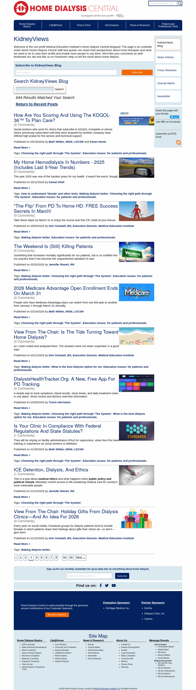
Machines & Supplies (31, 656)
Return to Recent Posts (37, 104)
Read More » (22, 147)
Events (91, 644)
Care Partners (61, 644)
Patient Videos (61, 659)
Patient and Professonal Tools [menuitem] (168, 25)
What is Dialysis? (29, 650)
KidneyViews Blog (95, 650)
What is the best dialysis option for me (76, 366)
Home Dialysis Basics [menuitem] (27, 25)
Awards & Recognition (130, 647)
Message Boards (159, 640)
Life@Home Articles (63, 653)
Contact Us (125, 644)
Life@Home (57, 640)
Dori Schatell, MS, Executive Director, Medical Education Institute (91, 225)
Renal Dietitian (164, 655)
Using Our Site (127, 659)
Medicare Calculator (30, 659)
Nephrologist (163, 650)
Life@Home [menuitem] (55, 25)
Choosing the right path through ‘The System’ (51, 153)
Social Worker (164, 658)
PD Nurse (162, 652)
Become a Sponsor (57, 614)
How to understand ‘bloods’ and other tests (49, 193)
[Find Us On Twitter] (107, 585)
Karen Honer (98, 141)
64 (64, 557)
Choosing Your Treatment (65, 647)
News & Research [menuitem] (140, 25)
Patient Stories (61, 656)
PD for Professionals (166, 676)
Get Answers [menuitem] (112, 25)
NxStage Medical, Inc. (118, 608)
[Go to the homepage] (66, 8)
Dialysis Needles (62, 650)
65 (71, 557)
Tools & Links (27, 664)
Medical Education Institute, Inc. (107, 689)
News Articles (165, 57)
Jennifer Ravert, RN (61, 264)
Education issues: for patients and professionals (114, 153)
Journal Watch (166, 83)
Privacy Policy (127, 664)
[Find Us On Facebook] (101, 585)
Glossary (124, 667)
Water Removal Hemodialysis (34, 647)
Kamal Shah (56, 182)
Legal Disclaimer (128, 653)
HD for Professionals (166, 671)
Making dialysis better (93, 193)
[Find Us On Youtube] (114, 585)
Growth (124, 650)
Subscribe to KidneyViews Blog (38, 65)
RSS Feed (178, 142)
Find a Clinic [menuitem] (84, 25)
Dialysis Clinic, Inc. (154, 613)
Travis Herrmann (60, 402)
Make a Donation (128, 656)
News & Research (93, 640)
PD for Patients (164, 674)
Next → (80, 557)
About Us (121, 640)
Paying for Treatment (30, 661)
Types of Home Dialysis (31, 653)
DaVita (148, 608)
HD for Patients (164, 668)
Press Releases (167, 70)
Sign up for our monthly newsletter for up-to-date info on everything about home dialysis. (98, 569)
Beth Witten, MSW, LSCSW (66, 141)
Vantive (148, 619)
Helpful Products (62, 661)
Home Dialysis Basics (29, 640)
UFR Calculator (28, 644)
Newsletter (163, 96)
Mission (124, 661)
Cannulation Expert (166, 647)
